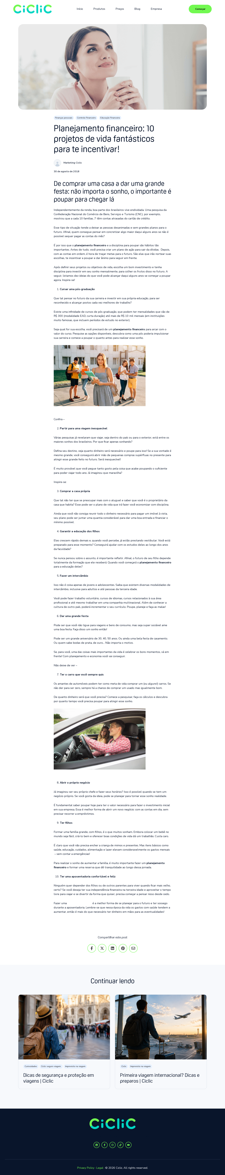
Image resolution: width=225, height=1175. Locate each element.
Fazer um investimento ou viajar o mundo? (112, 921)
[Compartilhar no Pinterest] (123, 948)
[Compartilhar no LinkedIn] (112, 948)
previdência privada (80, 903)
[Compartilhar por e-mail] (133, 948)
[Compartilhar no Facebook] (91, 948)
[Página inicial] (32, 9)
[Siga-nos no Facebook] (104, 1145)
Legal (99, 1168)
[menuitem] (81, 9)
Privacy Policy (85, 1168)
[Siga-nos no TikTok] (120, 1145)
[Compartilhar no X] (102, 948)
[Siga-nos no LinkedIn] (97, 1145)
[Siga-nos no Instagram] (112, 1145)
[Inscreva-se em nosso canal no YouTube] (128, 1145)
